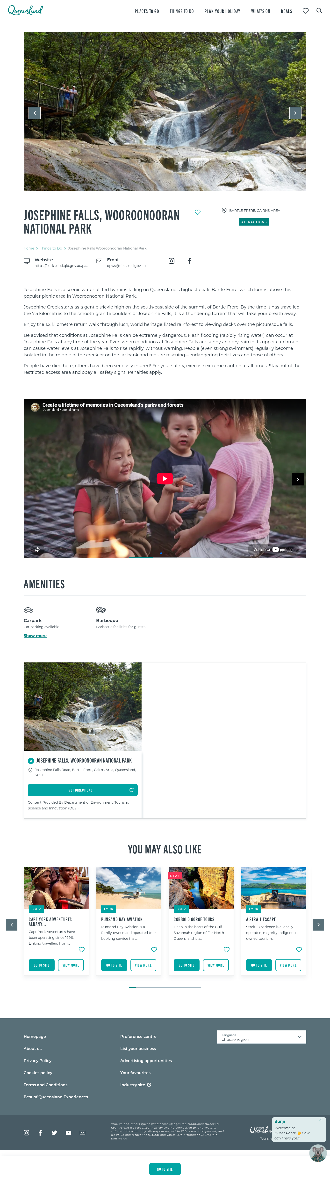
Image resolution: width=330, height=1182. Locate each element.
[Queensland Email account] (82, 1133)
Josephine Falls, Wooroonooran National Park (102, 221)
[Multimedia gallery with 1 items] (165, 115)
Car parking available (41, 626)
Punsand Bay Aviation (122, 919)
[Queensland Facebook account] (40, 1133)
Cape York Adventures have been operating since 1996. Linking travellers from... (52, 937)
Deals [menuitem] (286, 11)
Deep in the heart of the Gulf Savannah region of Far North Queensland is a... (199, 933)
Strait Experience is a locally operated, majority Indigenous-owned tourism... (272, 933)
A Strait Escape (261, 919)
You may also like (165, 848)
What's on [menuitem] (260, 11)
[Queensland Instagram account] (26, 1133)
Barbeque (107, 620)
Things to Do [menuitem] (182, 11)
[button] (35, 113)
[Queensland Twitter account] (54, 1133)
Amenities (44, 583)
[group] (56, 925)
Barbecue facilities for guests (120, 626)
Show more (35, 635)
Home (29, 248)
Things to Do (51, 248)
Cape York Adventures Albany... (50, 921)
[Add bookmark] (197, 212)
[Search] (319, 10)
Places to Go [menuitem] (147, 11)
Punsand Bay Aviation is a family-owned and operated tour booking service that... (128, 933)
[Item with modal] (165, 111)
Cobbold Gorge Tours (194, 919)
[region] (165, 330)
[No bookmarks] (306, 11)
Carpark (33, 620)
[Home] (25, 13)
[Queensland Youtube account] (68, 1133)
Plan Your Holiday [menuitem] (223, 11)
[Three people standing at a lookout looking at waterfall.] (165, 111)
